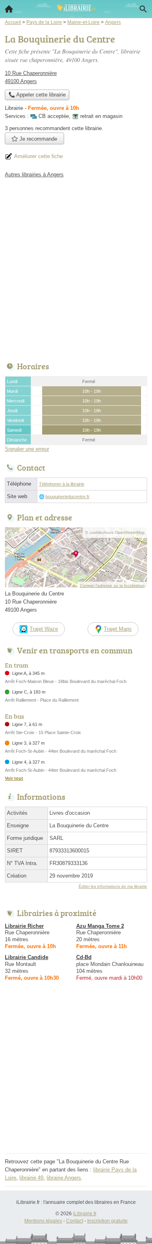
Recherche (143, 9)
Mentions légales (43, 1221)
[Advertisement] (76, 268)
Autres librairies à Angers (34, 174)
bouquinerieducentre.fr (67, 496)
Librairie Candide (26, 957)
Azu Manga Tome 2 (100, 926)
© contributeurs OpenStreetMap (115, 532)
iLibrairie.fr (84, 1213)
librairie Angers (64, 1178)
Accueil (9, 9)
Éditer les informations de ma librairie (113, 886)
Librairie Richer (24, 926)
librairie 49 (31, 1178)
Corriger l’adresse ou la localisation (112, 585)
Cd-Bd (84, 957)
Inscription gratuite (107, 1221)
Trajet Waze (44, 629)
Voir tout (14, 778)
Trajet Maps (118, 629)
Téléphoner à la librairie (61, 484)
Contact (74, 1221)
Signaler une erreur (27, 449)
